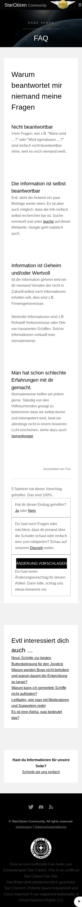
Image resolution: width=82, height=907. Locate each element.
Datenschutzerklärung (50, 827)
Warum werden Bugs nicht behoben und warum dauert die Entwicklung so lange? (40, 676)
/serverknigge (22, 436)
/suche (48, 221)
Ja (17, 511)
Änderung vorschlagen (41, 563)
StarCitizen (25, 4)
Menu (79, 5)
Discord (36, 548)
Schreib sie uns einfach (41, 772)
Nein (32, 511)
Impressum (24, 827)
